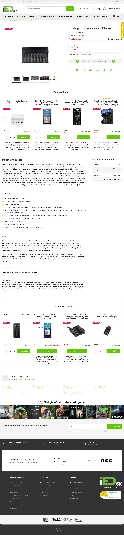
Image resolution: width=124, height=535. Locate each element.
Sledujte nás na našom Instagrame (64, 402)
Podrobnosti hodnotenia (92, 32)
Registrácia (117, 2)
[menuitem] (8, 16)
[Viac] (116, 16)
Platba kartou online (77, 482)
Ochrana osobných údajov (42, 2)
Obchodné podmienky (25, 2)
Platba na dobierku (77, 485)
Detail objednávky (15, 492)
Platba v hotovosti (76, 489)
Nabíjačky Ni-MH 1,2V (116, 169)
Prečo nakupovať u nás (16, 489)
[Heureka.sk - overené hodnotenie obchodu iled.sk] (110, 495)
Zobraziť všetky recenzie (26, 379)
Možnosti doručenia (116, 39)
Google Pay (75, 498)
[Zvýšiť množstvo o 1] (14, 137)
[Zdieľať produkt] (111, 70)
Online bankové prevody (78, 492)
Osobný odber (45, 495)
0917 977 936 (84, 8)
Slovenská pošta (46, 485)
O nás (4, 2)
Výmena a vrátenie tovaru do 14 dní (20, 495)
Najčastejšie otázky (15, 485)
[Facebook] (102, 460)
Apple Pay (74, 495)
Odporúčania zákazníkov (17, 482)
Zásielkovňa (45, 492)
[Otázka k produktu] (98, 70)
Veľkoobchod (12, 2)
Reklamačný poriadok (16, 498)
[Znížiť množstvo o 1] (6, 137)
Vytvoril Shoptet (63, 530)
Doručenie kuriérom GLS (48, 482)
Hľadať (70, 8)
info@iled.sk (59, 458)
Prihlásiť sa (115, 426)
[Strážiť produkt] (105, 70)
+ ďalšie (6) (53, 79)
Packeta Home (45, 489)
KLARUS (89, 54)
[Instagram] (106, 460)
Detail (47, 351)
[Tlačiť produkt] (91, 70)
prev (3, 120)
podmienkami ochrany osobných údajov (96, 431)
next (121, 120)
